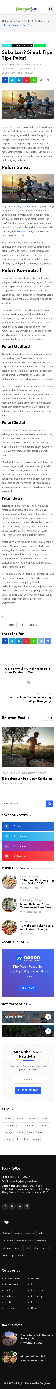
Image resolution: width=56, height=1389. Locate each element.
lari (21, 625)
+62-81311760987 (20, 1176)
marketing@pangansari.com (23, 1181)
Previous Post (16, 665)
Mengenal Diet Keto (33, 1356)
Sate (29, 1132)
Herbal (44, 1118)
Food (45, 876)
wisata (35, 1139)
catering (19, 1118)
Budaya (7, 1118)
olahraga (26, 206)
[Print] (41, 80)
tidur (17, 1139)
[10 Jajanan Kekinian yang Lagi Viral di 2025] (9, 882)
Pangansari (45, 1383)
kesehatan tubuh (26, 1125)
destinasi (32, 1118)
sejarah (7, 1139)
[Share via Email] (48, 80)
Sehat (39, 1132)
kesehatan (20, 231)
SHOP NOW (28, 988)
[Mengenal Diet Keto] (9, 1358)
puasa (20, 1132)
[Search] (50, 9)
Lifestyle (34, 773)
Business (25, 876)
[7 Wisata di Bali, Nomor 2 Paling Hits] (9, 1338)
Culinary (36, 876)
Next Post (42, 694)
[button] (46, 718)
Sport (43, 773)
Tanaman (39, 900)
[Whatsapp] (33, 80)
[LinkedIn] (19, 80)
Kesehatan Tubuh (19, 773)
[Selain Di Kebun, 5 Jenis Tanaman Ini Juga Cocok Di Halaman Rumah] (9, 904)
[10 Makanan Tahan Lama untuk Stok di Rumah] (9, 927)
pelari (10, 127)
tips (26, 1139)
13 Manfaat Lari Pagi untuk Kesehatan (27, 778)
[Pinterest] (26, 80)
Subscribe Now (28, 1090)
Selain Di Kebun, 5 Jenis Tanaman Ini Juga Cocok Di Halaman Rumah (36, 907)
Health (5, 773)
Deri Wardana (12, 65)
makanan (43, 1125)
